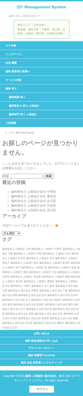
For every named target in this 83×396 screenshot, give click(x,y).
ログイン (42, 389)
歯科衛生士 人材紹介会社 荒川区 (33, 210)
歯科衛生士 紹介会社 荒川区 (17, 323)
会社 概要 (11, 62)
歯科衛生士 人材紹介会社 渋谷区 (33, 205)
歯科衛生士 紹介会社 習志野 (33, 318)
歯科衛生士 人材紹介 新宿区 (54, 262)
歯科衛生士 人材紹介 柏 (34, 267)
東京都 (21, 29)
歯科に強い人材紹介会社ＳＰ (41, 9)
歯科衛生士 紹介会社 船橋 (64, 318)
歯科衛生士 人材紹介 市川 (40, 258)
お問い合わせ (42, 333)
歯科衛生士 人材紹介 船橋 (56, 276)
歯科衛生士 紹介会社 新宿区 (29, 304)
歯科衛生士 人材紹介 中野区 (46, 249)
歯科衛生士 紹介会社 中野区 (23, 290)
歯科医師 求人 (17, 97)
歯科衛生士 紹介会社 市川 (16, 299)
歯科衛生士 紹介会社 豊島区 (49, 323)
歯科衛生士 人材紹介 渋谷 (43, 272)
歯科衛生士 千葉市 (20, 286)
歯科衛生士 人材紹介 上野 (16, 249)
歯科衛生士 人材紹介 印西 (28, 253)
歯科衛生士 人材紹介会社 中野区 (33, 191)
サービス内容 (13, 79)
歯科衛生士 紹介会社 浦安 (20, 313)
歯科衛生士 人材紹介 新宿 (24, 262)
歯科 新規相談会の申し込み (41, 340)
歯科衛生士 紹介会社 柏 (39, 309)
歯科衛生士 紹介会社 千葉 (53, 290)
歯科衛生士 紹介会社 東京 (59, 304)
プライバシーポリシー (41, 348)
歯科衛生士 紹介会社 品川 (32, 295)
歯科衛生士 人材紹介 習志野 (25, 276)
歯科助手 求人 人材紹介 (23, 114)
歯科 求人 (11, 88)
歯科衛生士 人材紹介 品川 (56, 253)
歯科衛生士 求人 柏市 (43, 286)
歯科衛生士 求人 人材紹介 (24, 105)
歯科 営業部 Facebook (41, 355)
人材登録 (11, 122)
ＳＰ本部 (11, 45)
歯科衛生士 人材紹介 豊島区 (39, 281)
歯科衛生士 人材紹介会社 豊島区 (33, 196)
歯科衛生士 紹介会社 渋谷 (49, 313)
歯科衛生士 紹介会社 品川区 (62, 295)
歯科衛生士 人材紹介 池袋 (62, 267)
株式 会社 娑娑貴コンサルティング (41, 362)
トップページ (13, 54)
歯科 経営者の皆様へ (18, 71)
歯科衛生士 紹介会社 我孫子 (46, 299)
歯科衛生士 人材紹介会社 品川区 (33, 201)
